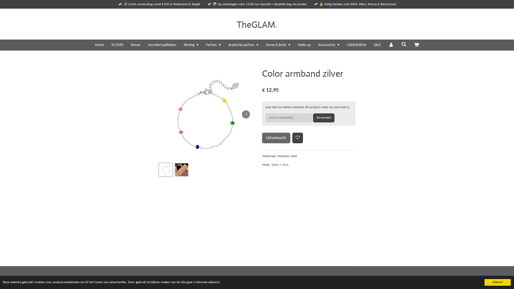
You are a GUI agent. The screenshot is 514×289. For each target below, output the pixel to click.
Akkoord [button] (498, 282)
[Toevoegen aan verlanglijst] (297, 138)
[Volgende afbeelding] (246, 114)
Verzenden (323, 117)
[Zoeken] (403, 44)
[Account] (391, 45)
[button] (166, 170)
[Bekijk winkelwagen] (416, 45)
